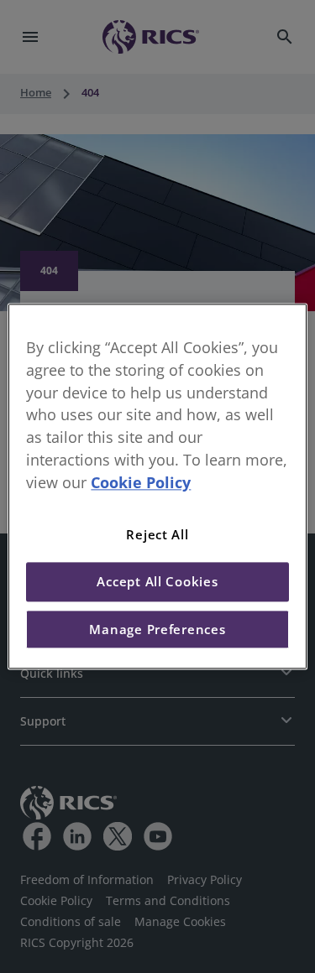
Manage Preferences (157, 629)
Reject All (157, 534)
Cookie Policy (141, 482)
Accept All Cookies (157, 582)
